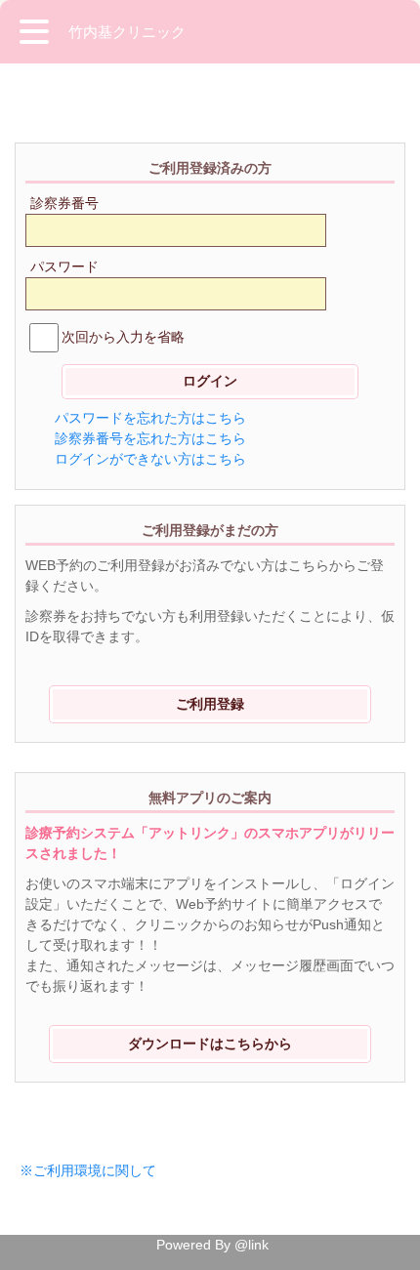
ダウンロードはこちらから (210, 1043)
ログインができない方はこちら (150, 459)
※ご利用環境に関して (88, 1170)
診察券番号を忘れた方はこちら (150, 438)
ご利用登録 (210, 704)
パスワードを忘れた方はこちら (150, 418)
